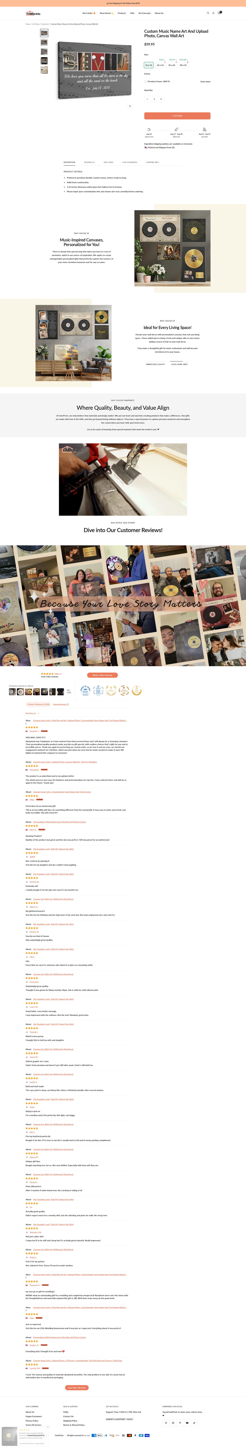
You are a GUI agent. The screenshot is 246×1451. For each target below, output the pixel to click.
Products (122, 13)
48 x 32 (183, 65)
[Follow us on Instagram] (173, 1422)
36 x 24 (171, 65)
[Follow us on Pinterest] (180, 1422)
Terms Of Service (33, 1425)
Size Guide (108, 162)
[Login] (213, 13)
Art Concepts (145, 13)
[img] (51, 673)
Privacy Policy (32, 1420)
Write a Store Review (102, 675)
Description (69, 162)
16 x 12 (148, 65)
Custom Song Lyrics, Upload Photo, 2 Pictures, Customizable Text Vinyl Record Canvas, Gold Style (77, 1360)
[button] (51, 1427)
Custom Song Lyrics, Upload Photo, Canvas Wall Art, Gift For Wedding (65, 762)
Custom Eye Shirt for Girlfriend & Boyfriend (53, 899)
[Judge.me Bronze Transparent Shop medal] (124, 690)
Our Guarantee (129, 162)
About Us (159, 13)
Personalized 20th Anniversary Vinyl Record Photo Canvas (59, 1337)
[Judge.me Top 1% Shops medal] (137, 690)
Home (28, 24)
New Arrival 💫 (107, 13)
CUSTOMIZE (177, 116)
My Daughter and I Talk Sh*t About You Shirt (53, 849)
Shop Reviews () (61, 704)
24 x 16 (160, 65)
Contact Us (68, 1416)
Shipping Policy (70, 1420)
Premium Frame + (159, 81)
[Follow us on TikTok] (194, 1422)
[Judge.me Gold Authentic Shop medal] (111, 690)
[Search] (208, 13)
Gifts (132, 13)
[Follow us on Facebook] (166, 1422)
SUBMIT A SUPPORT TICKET (119, 1419)
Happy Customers (34, 1416)
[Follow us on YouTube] (187, 1422)
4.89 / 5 (57, 673)
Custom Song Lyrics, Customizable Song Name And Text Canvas (62, 792)
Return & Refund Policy (74, 1425)
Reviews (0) (89, 162)
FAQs (65, 1412)
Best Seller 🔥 (89, 13)
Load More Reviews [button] (77, 1387)
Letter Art (45, 24)
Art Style (35, 24)
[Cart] (219, 13)
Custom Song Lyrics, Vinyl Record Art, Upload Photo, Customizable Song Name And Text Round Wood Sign (80, 720)
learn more (206, 81)
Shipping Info (152, 162)
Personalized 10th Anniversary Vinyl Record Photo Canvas (59, 822)
